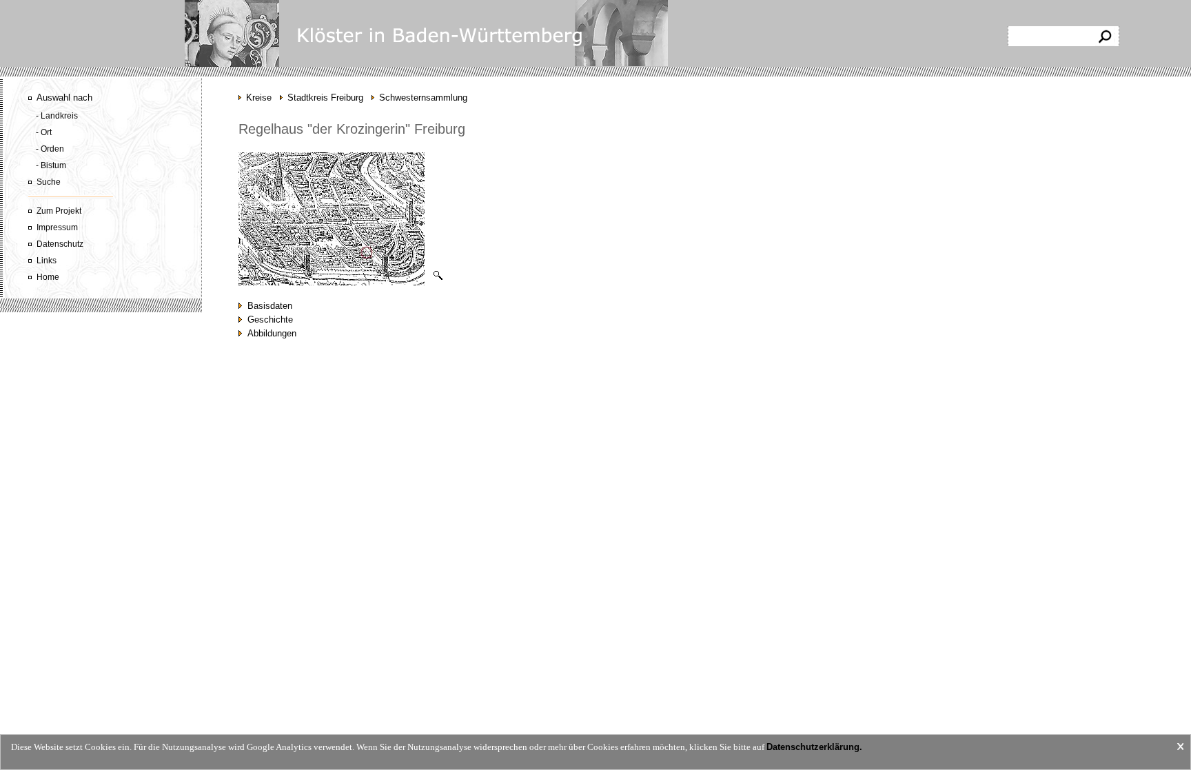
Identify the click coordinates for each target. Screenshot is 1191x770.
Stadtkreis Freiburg (325, 97)
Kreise (259, 97)
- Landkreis (57, 116)
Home (48, 277)
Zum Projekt (59, 211)
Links (47, 260)
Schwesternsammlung (423, 97)
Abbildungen (269, 333)
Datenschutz (60, 244)
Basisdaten (267, 306)
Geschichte (267, 319)
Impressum (57, 227)
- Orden (50, 149)
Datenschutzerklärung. (814, 747)
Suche (49, 182)
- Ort (44, 132)
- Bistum (51, 165)
